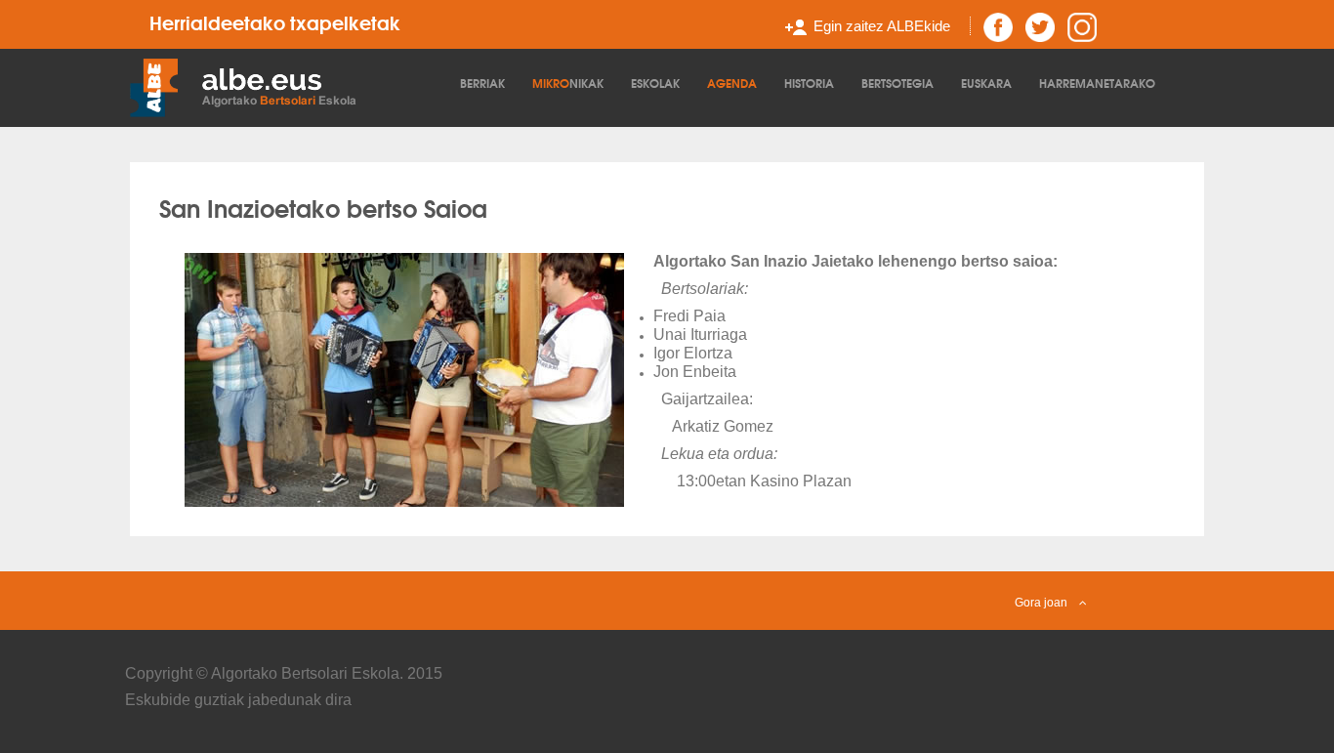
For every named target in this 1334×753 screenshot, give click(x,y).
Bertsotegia (897, 82)
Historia (809, 82)
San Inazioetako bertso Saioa (323, 207)
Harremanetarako (1097, 82)
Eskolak (655, 82)
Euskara (986, 82)
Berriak (482, 82)
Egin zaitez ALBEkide (881, 26)
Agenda (732, 82)
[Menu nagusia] (290, 86)
